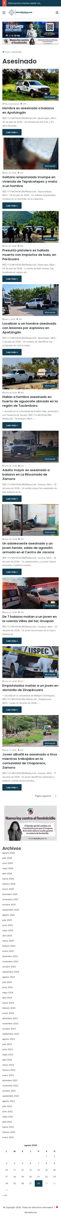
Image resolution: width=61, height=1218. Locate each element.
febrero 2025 (8, 946)
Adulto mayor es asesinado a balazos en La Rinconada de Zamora (26, 474)
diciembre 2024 (10, 956)
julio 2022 (7, 1106)
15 (46, 1170)
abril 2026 (7, 873)
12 (22, 1170)
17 (6, 1176)
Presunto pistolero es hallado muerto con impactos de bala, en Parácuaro (29, 254)
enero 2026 (8, 889)
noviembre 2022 (10, 1085)
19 (22, 1176)
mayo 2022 (7, 1116)
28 (38, 1183)
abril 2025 (7, 935)
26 (22, 1183)
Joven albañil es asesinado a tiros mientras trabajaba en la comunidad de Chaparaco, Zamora (29, 761)
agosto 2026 (8, 853)
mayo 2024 (7, 992)
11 (14, 1170)
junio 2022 (7, 1111)
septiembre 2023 (10, 1034)
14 (38, 1170)
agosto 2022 (8, 1101)
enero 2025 (8, 951)
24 (6, 1183)
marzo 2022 (8, 1127)
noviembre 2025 (10, 899)
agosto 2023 (8, 1039)
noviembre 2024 (10, 961)
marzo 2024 (8, 1003)
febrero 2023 (8, 1070)
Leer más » (12, 132)
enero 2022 (8, 1137)
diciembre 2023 (10, 1018)
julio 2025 (7, 920)
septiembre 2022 (10, 1096)
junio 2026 (7, 863)
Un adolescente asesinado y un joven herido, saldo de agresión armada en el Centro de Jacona (28, 547)
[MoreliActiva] (20, 12)
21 (38, 1176)
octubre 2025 (9, 904)
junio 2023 (7, 1049)
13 (30, 1170)
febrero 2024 (8, 1008)
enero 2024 (8, 1013)
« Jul (4, 1195)
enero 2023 (8, 1075)
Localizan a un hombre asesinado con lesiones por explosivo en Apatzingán (29, 327)
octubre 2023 (9, 1028)
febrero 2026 (8, 884)
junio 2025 (7, 925)
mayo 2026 (7, 868)
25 (14, 1183)
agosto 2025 (8, 915)
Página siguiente (43, 796)
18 (14, 1176)
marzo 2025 (8, 940)
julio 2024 (7, 982)
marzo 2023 (8, 1065)
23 (54, 1176)
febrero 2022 (8, 1132)
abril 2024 (7, 997)
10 (6, 1170)
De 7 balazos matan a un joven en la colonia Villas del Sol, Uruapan (29, 618)
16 (54, 1170)
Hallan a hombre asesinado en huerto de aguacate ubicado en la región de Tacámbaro (30, 401)
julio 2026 (7, 858)
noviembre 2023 (10, 1023)
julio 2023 (7, 1044)
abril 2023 (7, 1059)
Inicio (7, 52)
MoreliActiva (31, 1212)
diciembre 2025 (10, 894)
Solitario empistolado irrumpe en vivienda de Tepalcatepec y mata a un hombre (29, 181)
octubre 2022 (9, 1090)
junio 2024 (7, 987)
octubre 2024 (9, 966)
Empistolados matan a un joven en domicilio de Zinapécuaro (30, 687)
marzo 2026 (8, 878)
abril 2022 (7, 1122)
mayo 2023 (7, 1054)
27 (30, 1183)
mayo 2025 (7, 930)
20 (30, 1176)
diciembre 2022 (10, 1080)
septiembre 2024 (10, 972)
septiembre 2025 (10, 909)
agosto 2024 (8, 977)
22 (46, 1176)
